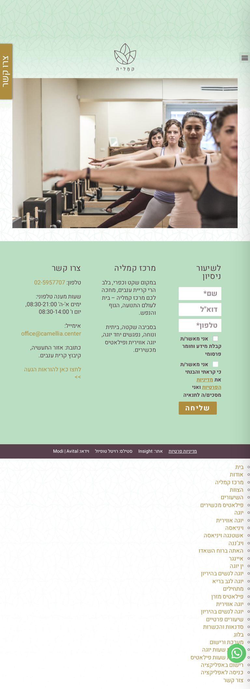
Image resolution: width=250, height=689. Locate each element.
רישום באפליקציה (222, 665)
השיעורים (232, 497)
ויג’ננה (236, 543)
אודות (236, 474)
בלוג (238, 634)
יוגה (238, 512)
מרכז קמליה (229, 482)
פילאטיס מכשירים (221, 505)
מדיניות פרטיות (183, 451)
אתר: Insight (150, 451)
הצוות (236, 490)
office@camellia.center (51, 333)
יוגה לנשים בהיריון (222, 573)
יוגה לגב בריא (227, 581)
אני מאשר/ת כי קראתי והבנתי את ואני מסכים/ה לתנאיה (200, 380)
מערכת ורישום (226, 642)
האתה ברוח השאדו (221, 550)
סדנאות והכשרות (223, 627)
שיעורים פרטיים (224, 619)
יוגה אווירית (229, 520)
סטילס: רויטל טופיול (113, 451)
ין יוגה (236, 566)
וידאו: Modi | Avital (71, 451)
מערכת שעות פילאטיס (216, 657)
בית (239, 467)
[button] (244, 57)
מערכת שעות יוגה (222, 649)
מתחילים (233, 589)
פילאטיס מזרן (227, 596)
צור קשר (233, 680)
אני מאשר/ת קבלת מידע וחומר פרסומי (200, 346)
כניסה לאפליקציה (222, 672)
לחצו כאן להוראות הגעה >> (52, 373)
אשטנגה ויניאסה (223, 535)
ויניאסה (234, 528)
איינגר (236, 558)
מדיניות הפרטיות (209, 383)
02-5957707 (49, 282)
